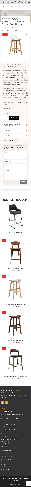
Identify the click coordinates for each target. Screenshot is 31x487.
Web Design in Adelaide (15, 484)
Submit (23, 182)
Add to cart (13, 118)
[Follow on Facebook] (2, 402)
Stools (16, 28)
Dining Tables (7, 459)
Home (3, 28)
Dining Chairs (6, 462)
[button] (26, 35)
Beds (4, 472)
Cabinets (5, 467)
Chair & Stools (9, 28)
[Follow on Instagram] (6, 402)
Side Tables (6, 469)
